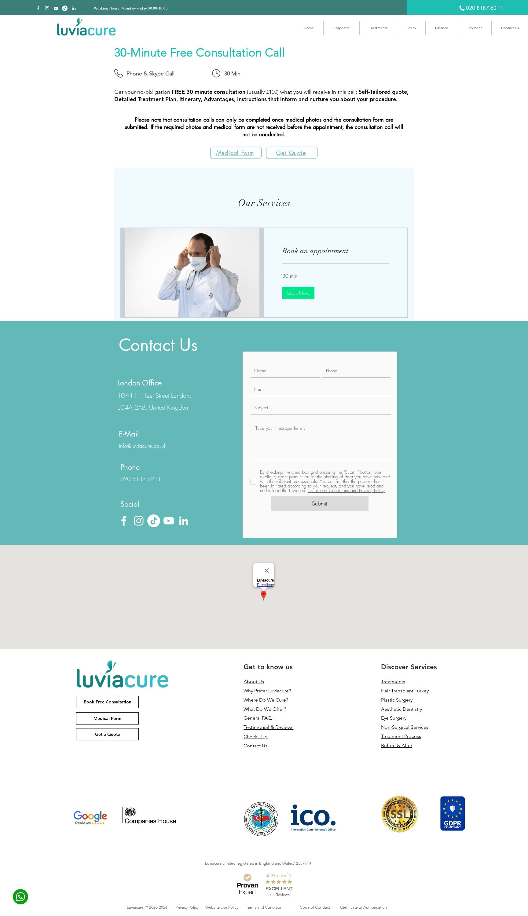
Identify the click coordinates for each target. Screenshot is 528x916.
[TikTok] (65, 8)
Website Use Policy (222, 907)
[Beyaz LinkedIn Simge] (73, 8)
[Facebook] (38, 8)
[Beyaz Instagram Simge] (47, 8)
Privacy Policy (188, 907)
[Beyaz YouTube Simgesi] (56, 8)
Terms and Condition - (266, 907)
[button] (341, 28)
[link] (335, 251)
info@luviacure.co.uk (143, 445)
